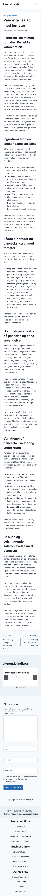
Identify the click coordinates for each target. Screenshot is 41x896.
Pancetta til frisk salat (17, 672)
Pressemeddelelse (20, 877)
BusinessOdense (20, 861)
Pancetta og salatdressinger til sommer (30, 641)
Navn (7, 749)
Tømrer (20, 887)
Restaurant (20, 827)
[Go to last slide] (6, 677)
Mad (5, 16)
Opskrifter (12, 16)
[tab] (16, 687)
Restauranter (20, 831)
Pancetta (8, 31)
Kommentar (9, 713)
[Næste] (35, 677)
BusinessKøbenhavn (20, 857)
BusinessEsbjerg (20, 866)
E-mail (8, 760)
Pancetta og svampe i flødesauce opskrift (8, 642)
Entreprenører (21, 891)
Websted (8, 771)
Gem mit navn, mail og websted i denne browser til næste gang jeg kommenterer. (21, 779)
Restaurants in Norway (20, 841)
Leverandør (21, 882)
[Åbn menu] (36, 4)
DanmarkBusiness (20, 852)
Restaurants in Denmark (20, 836)
